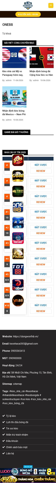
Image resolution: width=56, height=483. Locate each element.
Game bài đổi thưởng (16, 132)
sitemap (17, 383)
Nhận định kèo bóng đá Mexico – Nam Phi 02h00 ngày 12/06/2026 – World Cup (14, 112)
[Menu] (51, 5)
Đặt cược (41, 165)
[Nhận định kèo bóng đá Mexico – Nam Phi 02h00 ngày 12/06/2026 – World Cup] (14, 96)
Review (40, 171)
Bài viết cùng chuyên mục (19, 43)
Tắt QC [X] (28, 467)
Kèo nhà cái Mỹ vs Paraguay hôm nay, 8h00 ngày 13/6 (12, 73)
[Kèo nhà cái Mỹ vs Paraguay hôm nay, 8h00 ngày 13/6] (14, 57)
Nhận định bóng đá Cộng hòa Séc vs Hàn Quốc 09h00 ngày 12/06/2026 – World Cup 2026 (41, 73)
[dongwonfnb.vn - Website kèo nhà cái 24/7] (28, 5)
